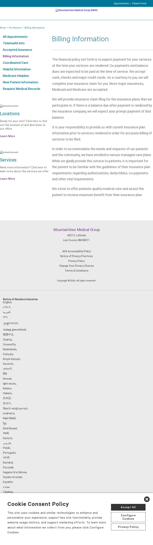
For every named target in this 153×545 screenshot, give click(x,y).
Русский (8, 467)
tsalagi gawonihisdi (14, 329)
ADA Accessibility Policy (76, 251)
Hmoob (7, 378)
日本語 (7, 398)
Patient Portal (139, 3)
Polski (6, 447)
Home (3, 27)
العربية (6, 312)
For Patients (15, 27)
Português (9, 452)
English (7, 302)
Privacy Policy (76, 260)
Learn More (7, 136)
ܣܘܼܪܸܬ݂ (6, 486)
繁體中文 (8, 334)
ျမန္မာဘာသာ (10, 323)
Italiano (7, 393)
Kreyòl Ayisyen (11, 359)
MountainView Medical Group (76, 230)
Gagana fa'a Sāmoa (14, 472)
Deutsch (8, 363)
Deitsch (7, 438)
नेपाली (6, 433)
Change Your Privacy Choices (76, 265)
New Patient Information (20, 82)
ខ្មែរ (4, 423)
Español (8, 481)
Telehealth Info (14, 43)
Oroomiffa (9, 344)
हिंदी (5, 373)
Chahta (7, 339)
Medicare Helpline (16, 76)
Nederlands (10, 349)
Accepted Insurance (17, 50)
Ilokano (7, 388)
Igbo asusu (9, 383)
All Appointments (15, 37)
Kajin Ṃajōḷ (9, 418)
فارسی (7, 443)
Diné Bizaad (10, 428)
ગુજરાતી (7, 368)
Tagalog (8, 491)
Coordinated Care (15, 63)
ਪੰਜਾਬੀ (6, 457)
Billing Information (16, 56)
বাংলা (5, 316)
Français (8, 354)
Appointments (121, 3)
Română (8, 462)
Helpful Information (17, 69)
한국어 (7, 403)
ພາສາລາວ (9, 413)
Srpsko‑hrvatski (12, 477)
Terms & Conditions (76, 270)
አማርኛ (6, 307)
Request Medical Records (21, 89)
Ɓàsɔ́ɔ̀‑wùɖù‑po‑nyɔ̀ (15, 408)
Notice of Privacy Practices (76, 256)
